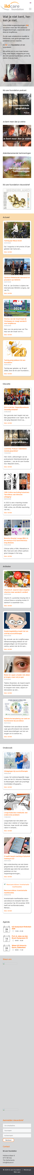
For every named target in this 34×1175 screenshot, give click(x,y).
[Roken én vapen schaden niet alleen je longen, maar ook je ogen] (17, 671)
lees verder (8, 252)
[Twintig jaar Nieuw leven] (17, 237)
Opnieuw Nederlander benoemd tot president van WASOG (17, 278)
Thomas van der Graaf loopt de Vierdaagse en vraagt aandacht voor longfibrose (15, 321)
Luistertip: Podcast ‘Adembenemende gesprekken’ (15, 449)
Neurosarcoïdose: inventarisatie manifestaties (15, 891)
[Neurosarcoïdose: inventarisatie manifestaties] (17, 887)
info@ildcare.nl (8, 1162)
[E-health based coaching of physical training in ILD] (17, 853)
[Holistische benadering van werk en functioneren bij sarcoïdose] (17, 715)
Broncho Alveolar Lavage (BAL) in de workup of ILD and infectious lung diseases (16, 540)
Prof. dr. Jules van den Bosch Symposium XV (20, 937)
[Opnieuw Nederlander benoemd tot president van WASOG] (17, 274)
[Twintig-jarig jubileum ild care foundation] (17, 356)
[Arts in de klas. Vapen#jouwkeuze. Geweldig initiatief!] (17, 404)
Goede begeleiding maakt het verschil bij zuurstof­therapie (16, 632)
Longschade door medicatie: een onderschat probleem (16, 813)
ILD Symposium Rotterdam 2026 (21, 928)
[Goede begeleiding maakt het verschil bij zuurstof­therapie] (17, 627)
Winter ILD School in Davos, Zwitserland (19, 946)
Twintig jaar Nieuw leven (13, 240)
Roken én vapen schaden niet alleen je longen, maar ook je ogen (17, 676)
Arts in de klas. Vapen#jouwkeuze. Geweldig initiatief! (16, 408)
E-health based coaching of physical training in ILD (17, 857)
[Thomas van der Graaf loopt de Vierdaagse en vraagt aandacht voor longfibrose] (17, 315)
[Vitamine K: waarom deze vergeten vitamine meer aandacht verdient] (17, 586)
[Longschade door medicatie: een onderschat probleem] (17, 809)
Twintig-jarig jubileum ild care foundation (14, 361)
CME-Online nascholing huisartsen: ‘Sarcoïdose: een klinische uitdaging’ (16, 494)
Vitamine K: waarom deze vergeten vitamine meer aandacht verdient (17, 591)
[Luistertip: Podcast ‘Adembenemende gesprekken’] (17, 445)
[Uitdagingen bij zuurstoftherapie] (17, 768)
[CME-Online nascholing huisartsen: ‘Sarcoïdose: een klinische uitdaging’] (17, 489)
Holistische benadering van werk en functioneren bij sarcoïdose (17, 719)
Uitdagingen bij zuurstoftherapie (16, 771)
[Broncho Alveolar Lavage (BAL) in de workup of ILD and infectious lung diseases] (17, 535)
